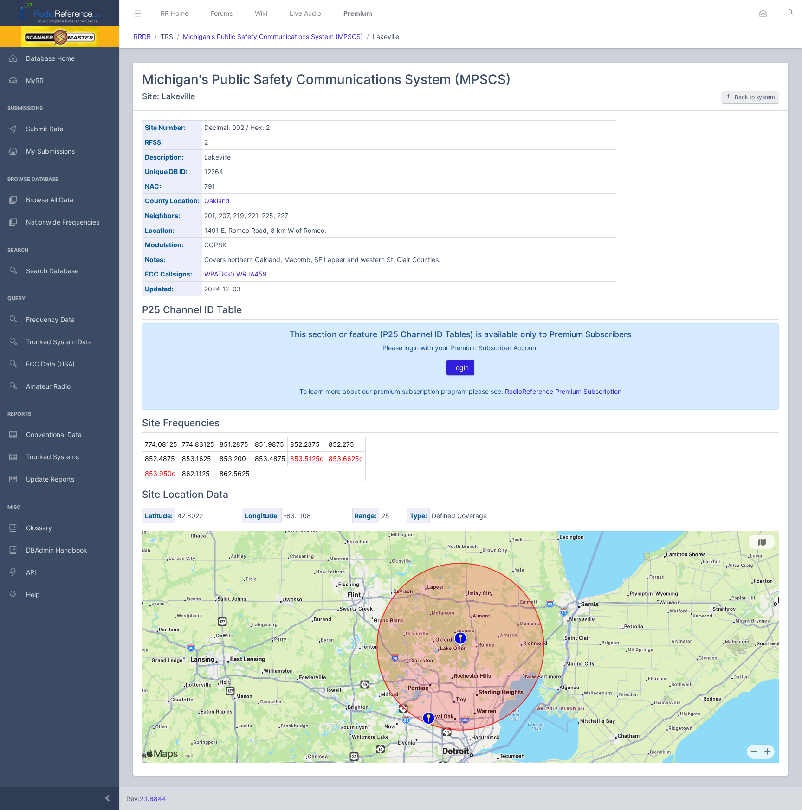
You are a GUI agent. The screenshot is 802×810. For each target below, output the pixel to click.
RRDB (142, 36)
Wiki (261, 13)
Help (33, 594)
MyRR (35, 80)
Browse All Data (49, 200)
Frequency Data (50, 319)
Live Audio (305, 13)
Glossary (39, 528)
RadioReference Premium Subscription (563, 391)
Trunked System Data (59, 342)
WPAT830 (219, 274)
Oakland (217, 201)
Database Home (50, 58)
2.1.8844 (153, 799)
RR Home (174, 13)
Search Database (52, 271)
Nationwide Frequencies (62, 222)
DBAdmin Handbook (56, 550)
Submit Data (45, 129)
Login (460, 368)
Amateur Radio (48, 386)
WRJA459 (251, 274)
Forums (222, 13)
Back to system (755, 97)
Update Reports (50, 479)
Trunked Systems (52, 457)
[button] (763, 13)
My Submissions (50, 151)
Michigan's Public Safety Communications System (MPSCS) (273, 36)
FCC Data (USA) (50, 364)
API (31, 572)
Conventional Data (54, 434)
